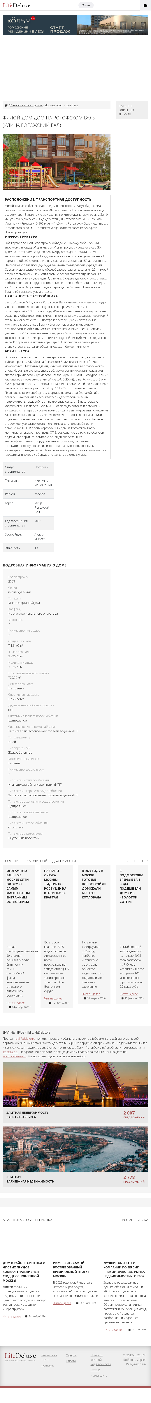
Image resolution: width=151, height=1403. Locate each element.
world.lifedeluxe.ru (14, 1056)
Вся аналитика (135, 1220)
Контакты (47, 1365)
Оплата (71, 1361)
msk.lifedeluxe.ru (24, 1039)
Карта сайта (99, 1376)
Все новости (136, 861)
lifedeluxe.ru (10, 1052)
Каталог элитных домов (26, 105)
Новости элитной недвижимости (101, 1359)
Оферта (71, 1355)
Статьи (95, 1370)
